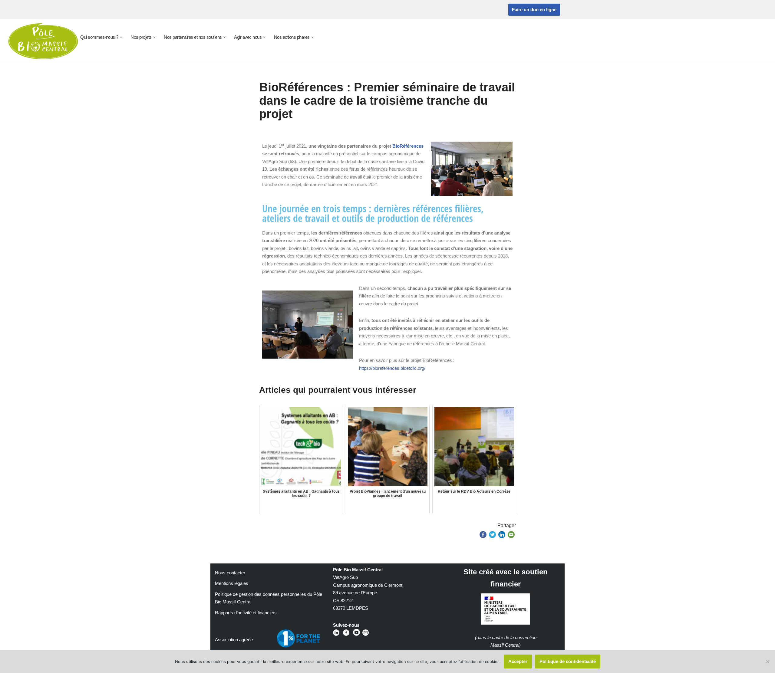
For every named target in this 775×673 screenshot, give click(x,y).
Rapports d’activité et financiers (246, 612)
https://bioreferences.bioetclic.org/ (392, 368)
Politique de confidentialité (567, 661)
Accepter (517, 661)
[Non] (767, 661)
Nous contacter (230, 572)
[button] (121, 37)
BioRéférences (408, 146)
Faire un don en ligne (534, 9)
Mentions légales (231, 583)
